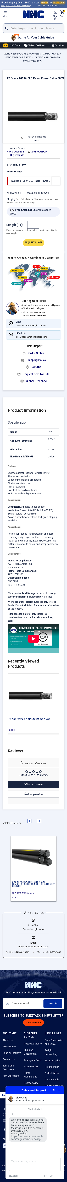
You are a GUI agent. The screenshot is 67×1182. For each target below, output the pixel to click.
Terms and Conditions (8, 1067)
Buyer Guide (17, 155)
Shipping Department (30, 1052)
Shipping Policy (36, 360)
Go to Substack (33, 1022)
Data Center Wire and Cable (54, 1042)
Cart (62, 14)
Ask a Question (15, 151)
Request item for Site (35, 374)
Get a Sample (52, 1079)
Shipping (11, 199)
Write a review (33, 784)
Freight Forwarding (51, 1052)
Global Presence (36, 381)
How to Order (31, 1066)
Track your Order (33, 1060)
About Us (8, 1040)
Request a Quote (33, 1043)
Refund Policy (52, 1066)
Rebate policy (31, 1083)
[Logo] (33, 14)
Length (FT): (14, 225)
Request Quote (33, 242)
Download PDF (38, 151)
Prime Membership (30, 1074)
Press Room (9, 1046)
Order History (52, 1073)
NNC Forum (12, 45)
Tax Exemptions (53, 1060)
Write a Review (17, 148)
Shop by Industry (12, 1053)
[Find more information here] (35, 1133)
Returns (36, 367)
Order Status (36, 353)
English (57, 45)
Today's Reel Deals (36, 45)
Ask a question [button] (34, 794)
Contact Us (9, 1059)
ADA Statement (11, 1075)
